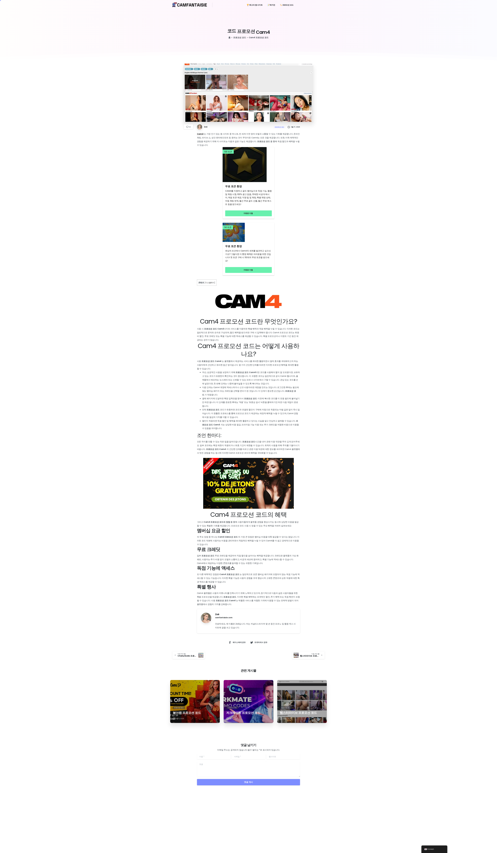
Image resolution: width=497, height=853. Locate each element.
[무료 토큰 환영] (248, 164)
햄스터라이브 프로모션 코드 (298, 713)
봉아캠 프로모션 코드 (187, 713)
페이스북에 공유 (239, 642)
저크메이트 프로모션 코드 (243, 713)
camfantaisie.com (223, 617)
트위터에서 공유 (260, 642)
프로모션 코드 (239, 37)
